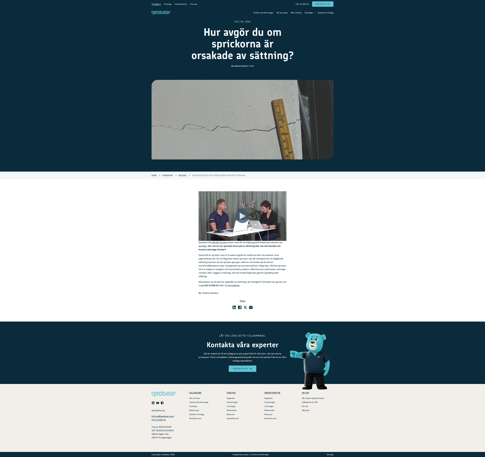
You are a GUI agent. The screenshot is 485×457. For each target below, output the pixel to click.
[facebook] (240, 307)
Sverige (330, 454)
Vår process (282, 12)
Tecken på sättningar (263, 12)
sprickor (203, 245)
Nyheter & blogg (325, 12)
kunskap (167, 175)
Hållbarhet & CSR (310, 402)
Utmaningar (232, 402)
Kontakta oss (322, 4)
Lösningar (231, 406)
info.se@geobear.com (163, 416)
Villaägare (156, 4)
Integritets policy (241, 454)
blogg (183, 175)
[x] (245, 307)
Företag (167, 4)
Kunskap (193, 406)
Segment (231, 398)
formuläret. (234, 285)
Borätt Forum (219, 242)
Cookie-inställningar (260, 454)
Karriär (305, 406)
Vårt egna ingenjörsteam (313, 398)
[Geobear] (161, 12)
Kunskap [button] (309, 12)
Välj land (305, 410)
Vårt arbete (296, 12)
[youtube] (157, 402)
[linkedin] (234, 307)
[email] (251, 307)
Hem (154, 175)
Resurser (231, 414)
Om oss (193, 4)
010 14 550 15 (302, 4)
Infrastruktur (180, 4)
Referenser (194, 410)
